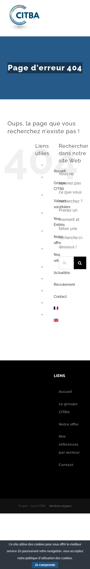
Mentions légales (60, 506)
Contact (60, 297)
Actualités (62, 273)
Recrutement (64, 284)
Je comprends (45, 565)
